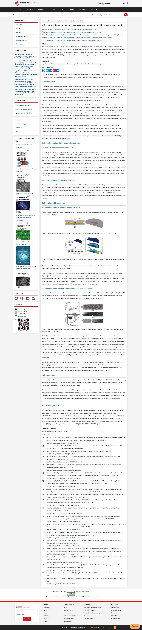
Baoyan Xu (69, 29)
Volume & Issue (88, 618)
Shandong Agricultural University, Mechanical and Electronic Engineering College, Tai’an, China (72, 32)
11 (97, 125)
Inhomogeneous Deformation (65, 64)
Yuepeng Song (46, 29)
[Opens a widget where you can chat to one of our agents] (134, 626)
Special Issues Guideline (23, 113)
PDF (64, 40)
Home (19, 9)
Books (52, 9)
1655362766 (22, 316)
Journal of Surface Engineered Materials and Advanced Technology (25, 217)
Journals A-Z (47, 607)
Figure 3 (56, 295)
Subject (45, 610)
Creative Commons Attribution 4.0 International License (85, 597)
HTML (69, 40)
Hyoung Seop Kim (90, 29)
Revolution (84, 64)
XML (73, 40)
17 (109, 338)
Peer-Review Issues (69, 615)
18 (112, 338)
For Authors (67, 613)
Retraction (114, 615)
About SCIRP (68, 605)
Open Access (115, 607)
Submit (94, 9)
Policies (114, 605)
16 (101, 125)
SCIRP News (93, 627)
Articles (30, 9)
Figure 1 (85, 193)
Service (86, 605)
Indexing (19, 44)
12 (50, 131)
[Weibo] (33, 298)
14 (56, 131)
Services (82, 9)
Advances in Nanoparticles (24, 193)
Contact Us (18, 127)
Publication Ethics (116, 610)
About (72, 9)
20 (120, 362)
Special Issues (67, 621)
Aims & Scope (20, 25)
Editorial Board (21, 36)
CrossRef (77, 443)
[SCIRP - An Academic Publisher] (26, 3)
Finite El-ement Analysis (95, 64)
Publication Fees (21, 40)
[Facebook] (21, 298)
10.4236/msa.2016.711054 (53, 40)
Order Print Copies (89, 610)
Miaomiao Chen (59, 29)
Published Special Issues (23, 109)
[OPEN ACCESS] (104, 3)
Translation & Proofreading (91, 613)
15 (114, 131)
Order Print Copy (20, 124)
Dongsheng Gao (79, 29)
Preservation (115, 613)
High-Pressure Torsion (49, 64)
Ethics (65, 607)
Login (124, 3)
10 (98, 100)
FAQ (16, 131)
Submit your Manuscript (77, 627)
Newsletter (18, 120)
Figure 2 (44, 212)
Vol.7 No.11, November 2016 (74, 21)
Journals (41, 9)
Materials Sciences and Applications (53, 21)
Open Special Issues (22, 105)
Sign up (63, 627)
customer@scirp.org (24, 309)
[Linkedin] (27, 298)
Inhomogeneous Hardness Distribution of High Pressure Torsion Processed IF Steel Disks (25, 56)
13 (53, 131)
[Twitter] (16, 298)
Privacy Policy (115, 618)
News (62, 9)
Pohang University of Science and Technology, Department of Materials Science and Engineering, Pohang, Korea (77, 37)
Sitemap (45, 615)
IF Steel (77, 64)
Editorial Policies (68, 610)
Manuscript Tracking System (92, 607)
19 (118, 362)
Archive (18, 32)
